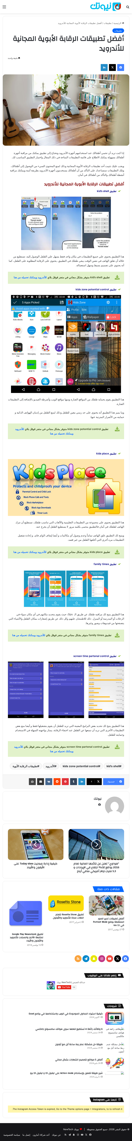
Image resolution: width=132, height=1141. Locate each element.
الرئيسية (117, 23)
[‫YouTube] (109, 958)
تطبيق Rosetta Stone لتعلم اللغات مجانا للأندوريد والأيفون (68, 916)
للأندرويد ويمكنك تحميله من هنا (30, 277)
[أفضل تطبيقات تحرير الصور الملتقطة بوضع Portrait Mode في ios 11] (106, 905)
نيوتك (98, 799)
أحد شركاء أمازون (41, 1134)
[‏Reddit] (57, 781)
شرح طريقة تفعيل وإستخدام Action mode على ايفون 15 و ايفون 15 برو (66, 1073)
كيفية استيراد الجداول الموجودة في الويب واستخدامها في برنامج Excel (66, 1014)
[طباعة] (32, 781)
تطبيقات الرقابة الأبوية (25, 766)
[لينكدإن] (104, 67)
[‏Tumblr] (73, 781)
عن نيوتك (56, 1134)
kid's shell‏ (113, 766)
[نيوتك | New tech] (106, 6)
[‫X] (112, 67)
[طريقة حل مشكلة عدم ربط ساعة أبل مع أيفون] (114, 1049)
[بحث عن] (127, 8)
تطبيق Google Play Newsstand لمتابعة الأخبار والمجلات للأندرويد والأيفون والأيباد (26, 937)
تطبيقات (108, 23)
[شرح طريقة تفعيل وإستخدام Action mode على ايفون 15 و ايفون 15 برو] (114, 1077)
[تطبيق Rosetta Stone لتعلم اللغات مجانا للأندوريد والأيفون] (66, 903)
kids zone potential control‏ (80, 766)
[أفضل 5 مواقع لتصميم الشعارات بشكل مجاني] (114, 1063)
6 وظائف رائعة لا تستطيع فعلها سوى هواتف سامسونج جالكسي (69, 1029)
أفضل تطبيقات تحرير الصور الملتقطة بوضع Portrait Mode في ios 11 (108, 921)
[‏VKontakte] (48, 781)
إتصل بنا (26, 1134)
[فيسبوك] (120, 67)
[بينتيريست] (65, 781)
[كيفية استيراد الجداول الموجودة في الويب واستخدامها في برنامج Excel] (114, 1018)
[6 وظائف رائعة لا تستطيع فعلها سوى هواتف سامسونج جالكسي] (114, 1033)
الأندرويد (50, 766)
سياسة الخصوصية (11, 1134)
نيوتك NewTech (71, 1129)
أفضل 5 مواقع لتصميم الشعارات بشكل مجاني (79, 1059)
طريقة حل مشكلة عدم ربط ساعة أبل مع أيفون (79, 1044)
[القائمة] (4, 8)
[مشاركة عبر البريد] (40, 781)
